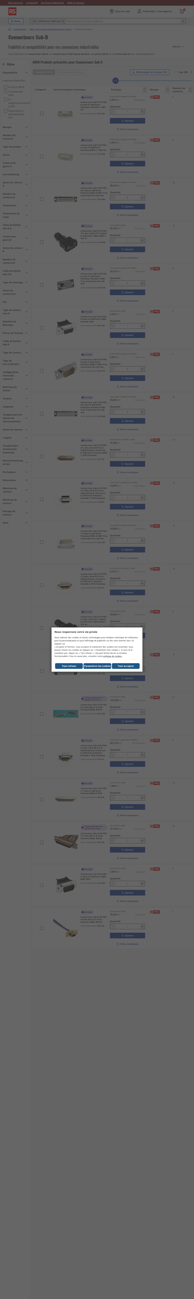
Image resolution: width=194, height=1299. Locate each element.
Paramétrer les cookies (97, 666)
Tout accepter (126, 666)
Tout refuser (69, 666)
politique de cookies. (112, 656)
